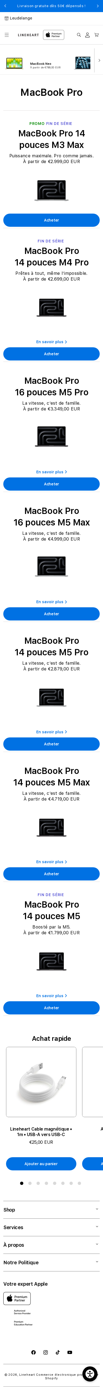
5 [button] (56, 1184)
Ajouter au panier (40, 1164)
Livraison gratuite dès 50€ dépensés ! (51, 6)
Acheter (51, 220)
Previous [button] (5, 6)
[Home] (28, 35)
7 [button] (72, 1184)
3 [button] (39, 1184)
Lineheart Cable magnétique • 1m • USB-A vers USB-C (41, 1131)
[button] (6, 34)
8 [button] (80, 1184)
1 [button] (23, 1184)
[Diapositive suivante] (98, 59)
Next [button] (98, 6)
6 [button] (64, 1184)
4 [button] (47, 1184)
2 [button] (31, 1184)
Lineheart (27, 1375)
